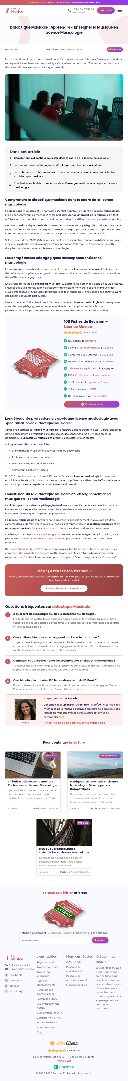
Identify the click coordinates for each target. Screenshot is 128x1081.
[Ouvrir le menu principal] (119, 10)
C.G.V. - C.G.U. (74, 962)
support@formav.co (21, 969)
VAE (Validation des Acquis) (47, 1005)
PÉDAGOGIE (114, 49)
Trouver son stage (47, 967)
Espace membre (46, 1022)
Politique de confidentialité (74, 969)
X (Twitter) (16, 991)
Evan (14, 808)
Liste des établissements (46, 982)
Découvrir (106, 10)
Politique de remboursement (76, 978)
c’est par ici (67, 557)
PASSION (83, 823)
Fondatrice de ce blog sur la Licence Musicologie (74, 722)
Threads (14, 985)
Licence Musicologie (43, 534)
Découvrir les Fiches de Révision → (64, 588)
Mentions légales (76, 984)
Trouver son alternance (44, 974)
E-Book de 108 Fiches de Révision (45, 538)
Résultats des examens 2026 (45, 991)
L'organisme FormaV (49, 1017)
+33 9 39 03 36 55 (19, 964)
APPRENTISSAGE (110, 755)
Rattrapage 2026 (46, 998)
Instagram (16, 980)
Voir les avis (64, 1060)
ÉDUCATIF (51, 755)
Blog (39, 1032)
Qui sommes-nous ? (49, 1012)
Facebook (16, 975)
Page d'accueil (45, 962)
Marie (13, 49)
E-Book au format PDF (30, 549)
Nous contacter (46, 1027)
